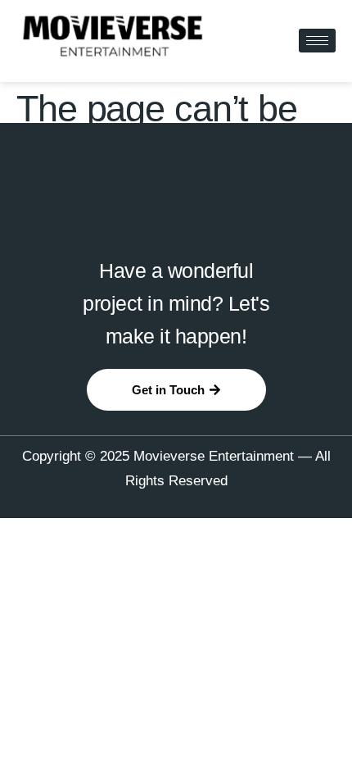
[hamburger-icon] (317, 40)
